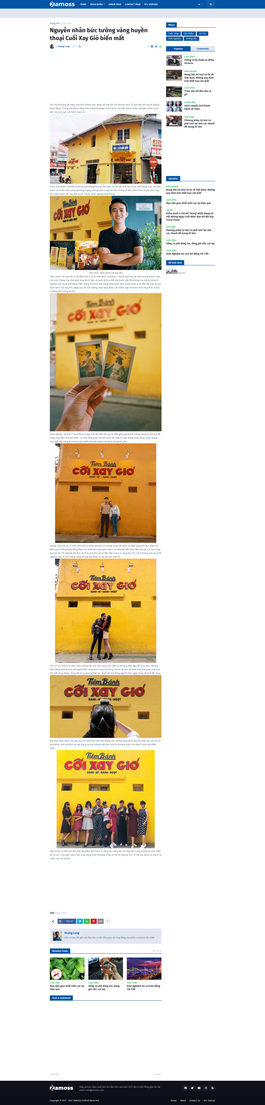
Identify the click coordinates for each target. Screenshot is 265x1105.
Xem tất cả (156, 951)
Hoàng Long (71, 933)
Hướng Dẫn (191, 38)
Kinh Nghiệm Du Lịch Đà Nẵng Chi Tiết (143, 988)
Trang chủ (54, 23)
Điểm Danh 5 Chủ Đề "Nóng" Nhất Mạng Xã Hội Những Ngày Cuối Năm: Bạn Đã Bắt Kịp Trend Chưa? (190, 216)
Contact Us (195, 1100)
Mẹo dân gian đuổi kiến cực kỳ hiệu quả (67, 988)
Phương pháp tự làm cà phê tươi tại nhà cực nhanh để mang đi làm (199, 123)
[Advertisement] (105, 77)
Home (174, 1100)
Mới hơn (55, 1074)
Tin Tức (202, 33)
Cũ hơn (156, 1074)
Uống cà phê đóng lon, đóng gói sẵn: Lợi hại (103, 988)
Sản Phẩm (189, 33)
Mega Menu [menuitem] (96, 4)
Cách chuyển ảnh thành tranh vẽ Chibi (197, 107)
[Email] (101, 921)
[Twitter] (156, 46)
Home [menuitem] (83, 4)
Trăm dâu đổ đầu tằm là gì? (197, 93)
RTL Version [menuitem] (151, 4)
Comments (203, 48)
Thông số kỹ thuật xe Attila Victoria (199, 61)
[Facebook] (152, 46)
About (183, 1100)
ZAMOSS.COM (79, 1100)
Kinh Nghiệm (174, 38)
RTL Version (209, 1100)
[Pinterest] (94, 921)
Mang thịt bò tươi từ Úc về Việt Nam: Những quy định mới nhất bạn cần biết (199, 77)
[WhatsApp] (160, 46)
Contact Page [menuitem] (133, 4)
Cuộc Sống (66, 23)
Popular (178, 48)
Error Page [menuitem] (115, 4)
